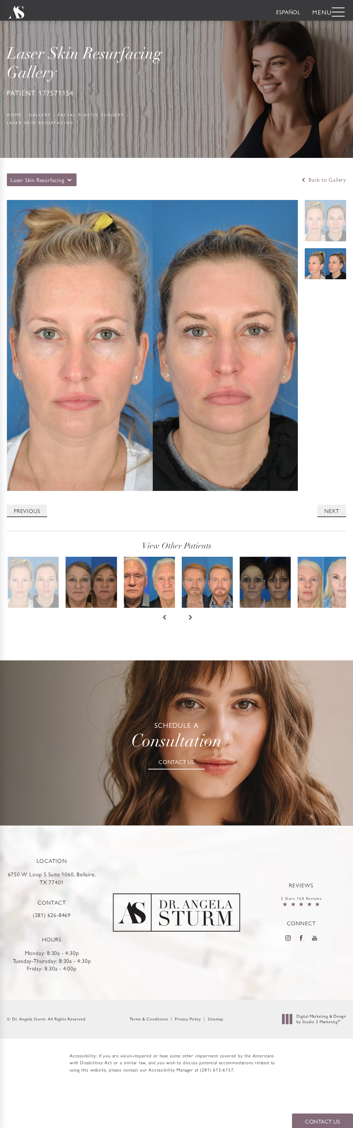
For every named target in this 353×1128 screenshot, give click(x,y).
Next (331, 511)
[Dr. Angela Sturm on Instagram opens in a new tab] (287, 937)
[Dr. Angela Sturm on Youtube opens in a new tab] (314, 937)
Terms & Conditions (149, 1019)
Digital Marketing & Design (321, 1019)
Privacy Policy (188, 1019)
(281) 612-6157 (216, 1069)
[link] (52, 909)
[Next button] (189, 619)
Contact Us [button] (322, 1121)
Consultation (176, 736)
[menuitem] (288, 938)
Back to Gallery (326, 179)
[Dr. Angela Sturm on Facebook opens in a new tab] (301, 937)
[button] (338, 13)
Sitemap (215, 1019)
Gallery (40, 114)
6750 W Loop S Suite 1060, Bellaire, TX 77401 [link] (52, 878)
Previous (27, 511)
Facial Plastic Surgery (91, 114)
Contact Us (176, 762)
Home (14, 114)
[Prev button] (163, 619)
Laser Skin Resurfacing (40, 122)
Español (288, 12)
